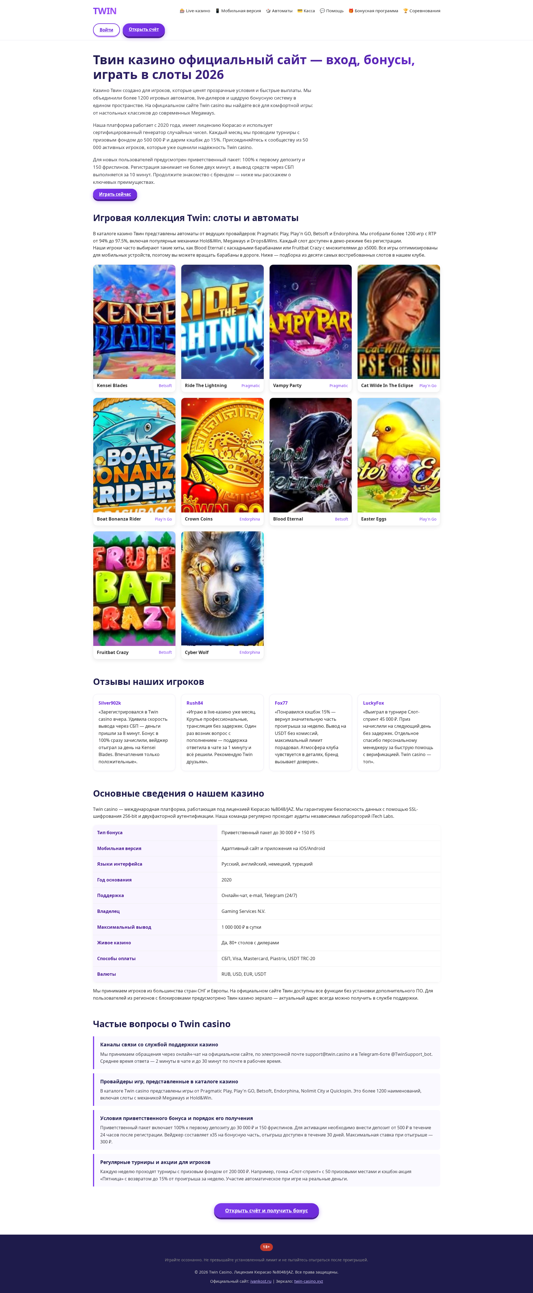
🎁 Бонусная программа (373, 10)
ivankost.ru (260, 1281)
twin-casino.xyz (308, 1281)
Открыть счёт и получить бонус (266, 1210)
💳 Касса (306, 10)
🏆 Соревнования (421, 10)
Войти (106, 30)
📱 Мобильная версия (238, 10)
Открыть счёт (144, 29)
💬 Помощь (332, 10)
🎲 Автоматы (279, 10)
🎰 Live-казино (195, 10)
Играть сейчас (115, 194)
